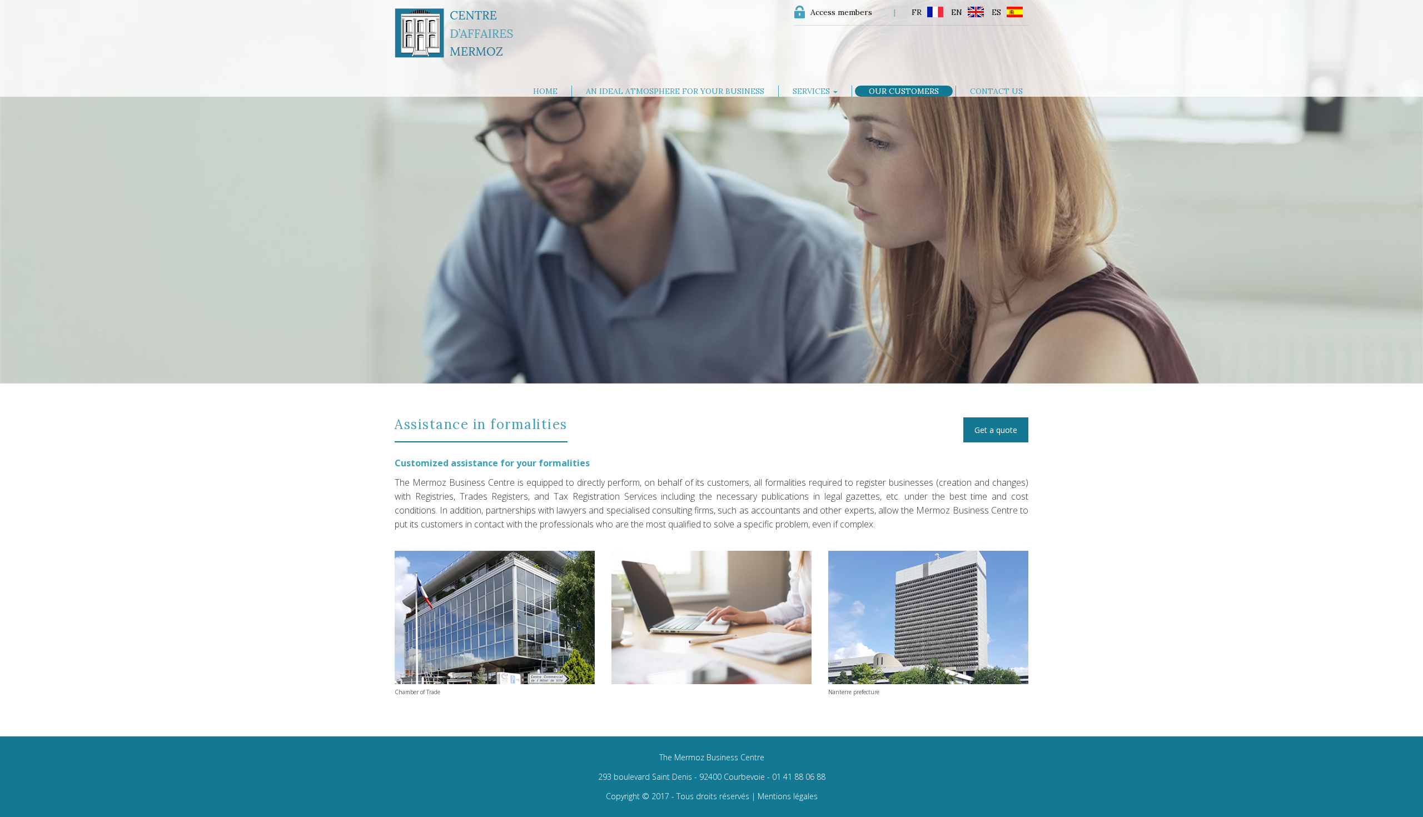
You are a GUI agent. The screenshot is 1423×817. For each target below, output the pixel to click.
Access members (841, 12)
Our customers (904, 91)
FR (917, 12)
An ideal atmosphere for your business (675, 91)
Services (812, 91)
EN (956, 12)
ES (996, 12)
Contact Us (996, 91)
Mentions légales (788, 796)
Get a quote (995, 430)
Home (545, 91)
